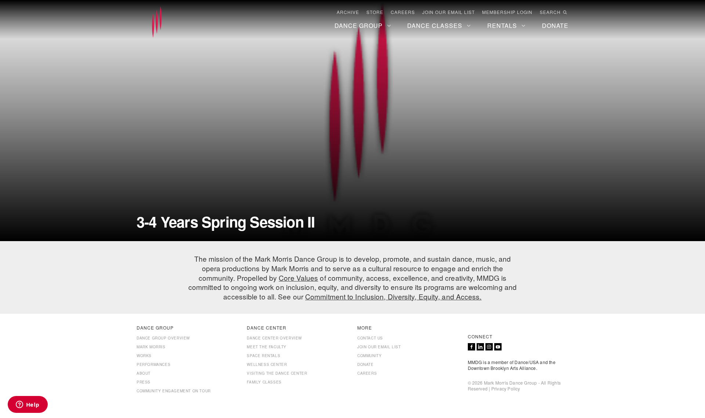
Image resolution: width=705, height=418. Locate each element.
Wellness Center (267, 364)
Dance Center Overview (274, 338)
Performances (153, 364)
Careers (403, 12)
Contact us (370, 338)
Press (144, 382)
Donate (365, 364)
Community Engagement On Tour (174, 390)
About (144, 373)
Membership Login (507, 12)
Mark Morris (151, 346)
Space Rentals (263, 355)
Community (369, 355)
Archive (348, 12)
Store (374, 12)
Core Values (298, 278)
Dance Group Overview (163, 338)
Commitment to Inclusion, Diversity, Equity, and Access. (393, 296)
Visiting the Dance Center (277, 373)
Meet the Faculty (266, 346)
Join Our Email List (448, 12)
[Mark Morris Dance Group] (157, 22)
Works (144, 355)
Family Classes (264, 382)
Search (550, 12)
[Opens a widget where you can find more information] (27, 405)
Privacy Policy (505, 388)
